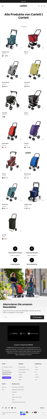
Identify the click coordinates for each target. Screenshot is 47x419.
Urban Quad (5, 143)
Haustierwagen (22, 372)
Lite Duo (26, 143)
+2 (31, 208)
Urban (36, 367)
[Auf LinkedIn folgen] (15, 408)
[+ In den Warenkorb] (21, 48)
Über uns (4, 387)
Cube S (26, 52)
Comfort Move (5, 52)
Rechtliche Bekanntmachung (18, 402)
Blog (3, 389)
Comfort (37, 377)
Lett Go (4, 174)
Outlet (20, 379)
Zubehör (21, 377)
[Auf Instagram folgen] (6, 408)
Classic (36, 369)
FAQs (13, 394)
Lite (36, 372)
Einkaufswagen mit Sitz (24, 369)
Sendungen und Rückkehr (18, 387)
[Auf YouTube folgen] (12, 408)
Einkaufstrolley (22, 367)
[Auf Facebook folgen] (3, 408)
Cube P (26, 113)
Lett (36, 379)
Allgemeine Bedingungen (18, 389)
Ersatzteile (14, 392)
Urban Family (27, 174)
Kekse (13, 399)
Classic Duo (5, 204)
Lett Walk (4, 113)
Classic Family (5, 82)
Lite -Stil (4, 235)
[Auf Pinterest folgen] (9, 408)
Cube (36, 374)
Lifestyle (20, 374)
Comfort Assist (28, 204)
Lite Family (27, 82)
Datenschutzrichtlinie (17, 397)
